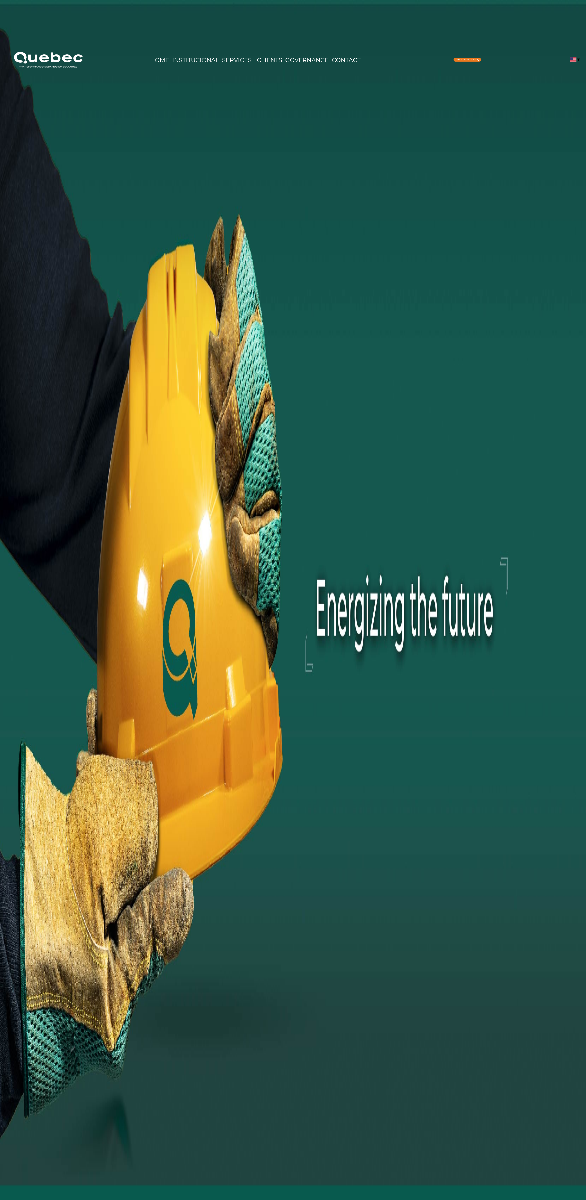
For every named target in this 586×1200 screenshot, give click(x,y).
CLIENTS (269, 60)
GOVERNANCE (307, 60)
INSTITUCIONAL (195, 60)
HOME (159, 60)
